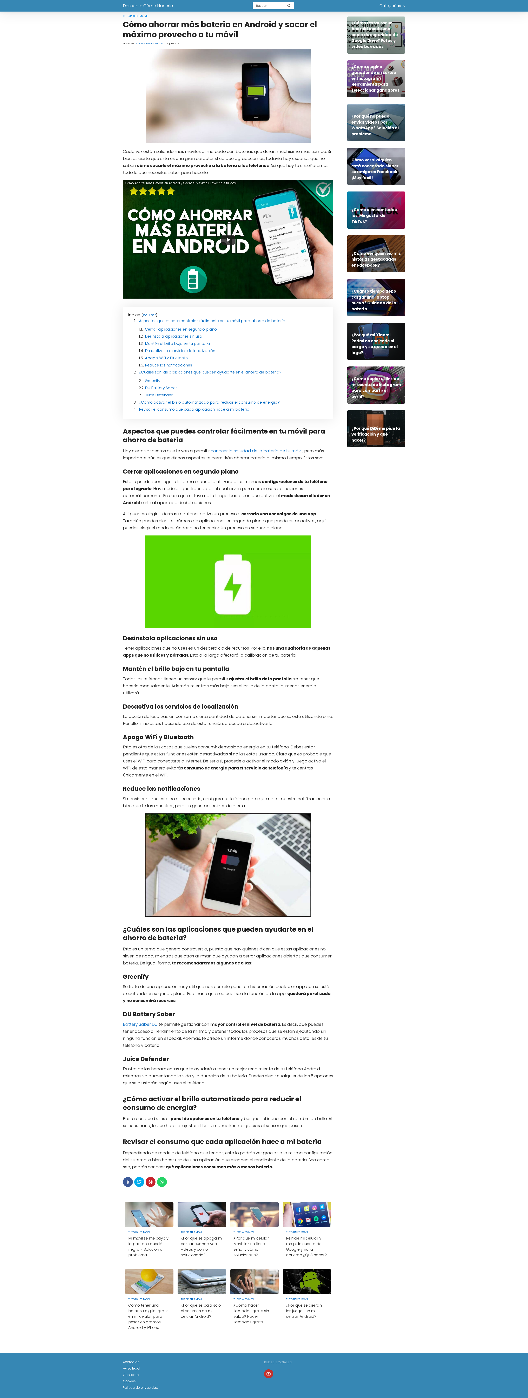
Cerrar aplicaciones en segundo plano (181, 329)
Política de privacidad (140, 1387)
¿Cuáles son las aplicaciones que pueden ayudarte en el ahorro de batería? (210, 372)
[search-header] (289, 5)
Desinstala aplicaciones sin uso (173, 336)
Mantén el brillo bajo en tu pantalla (177, 343)
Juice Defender (159, 395)
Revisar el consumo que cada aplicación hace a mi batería (194, 409)
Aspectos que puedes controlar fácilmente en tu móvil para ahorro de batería (212, 320)
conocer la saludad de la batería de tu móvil (257, 451)
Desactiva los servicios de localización (180, 350)
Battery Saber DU (140, 1024)
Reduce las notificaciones (168, 365)
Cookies (129, 1381)
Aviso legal (131, 1368)
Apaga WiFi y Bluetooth (166, 357)
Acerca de (131, 1362)
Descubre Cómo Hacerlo (148, 6)
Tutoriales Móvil (135, 16)
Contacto (131, 1374)
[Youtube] (268, 1374)
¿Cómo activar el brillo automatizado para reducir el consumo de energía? (209, 402)
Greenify (152, 380)
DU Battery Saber (161, 387)
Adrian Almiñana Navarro (149, 43)
